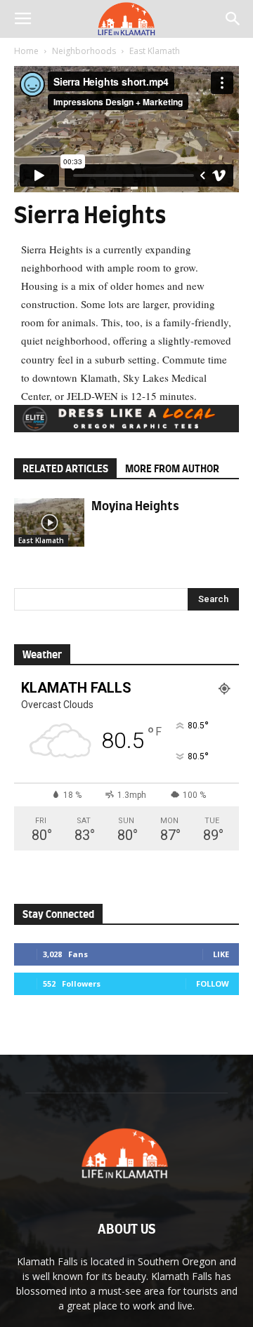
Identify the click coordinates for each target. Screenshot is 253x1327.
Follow (212, 983)
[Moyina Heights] (49, 522)
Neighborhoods (84, 51)
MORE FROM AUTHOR (172, 469)
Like (221, 954)
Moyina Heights (135, 506)
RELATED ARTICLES (65, 469)
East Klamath (154, 51)
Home (26, 51)
